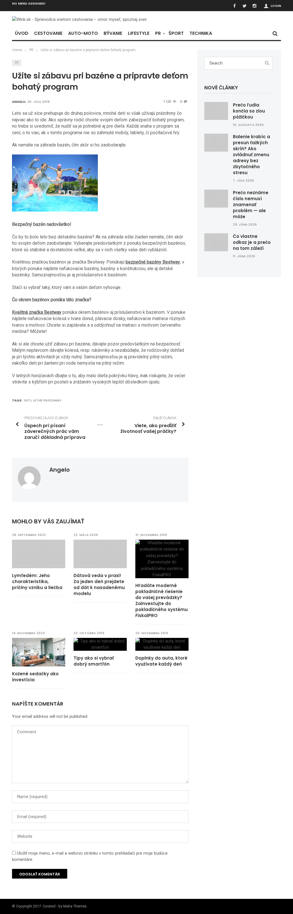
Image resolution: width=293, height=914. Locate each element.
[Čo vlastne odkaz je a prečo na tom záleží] (216, 242)
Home (17, 50)
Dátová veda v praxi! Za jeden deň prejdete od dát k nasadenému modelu (99, 584)
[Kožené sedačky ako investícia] (38, 652)
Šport (176, 33)
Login (276, 5)
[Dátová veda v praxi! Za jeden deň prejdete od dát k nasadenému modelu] (100, 554)
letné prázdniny (47, 400)
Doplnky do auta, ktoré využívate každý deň (161, 661)
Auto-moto (83, 33)
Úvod (21, 33)
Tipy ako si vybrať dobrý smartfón (94, 661)
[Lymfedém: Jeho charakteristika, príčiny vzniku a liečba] (38, 554)
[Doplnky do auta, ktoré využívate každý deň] (162, 644)
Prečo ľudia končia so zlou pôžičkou (249, 111)
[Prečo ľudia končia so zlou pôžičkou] (216, 110)
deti (27, 400)
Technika (200, 33)
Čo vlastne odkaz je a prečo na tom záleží (252, 242)
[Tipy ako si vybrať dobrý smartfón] (100, 644)
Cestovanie (48, 33)
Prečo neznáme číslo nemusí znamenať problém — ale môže (250, 205)
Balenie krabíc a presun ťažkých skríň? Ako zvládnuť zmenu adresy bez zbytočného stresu (251, 155)
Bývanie (113, 33)
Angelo (59, 470)
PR (158, 33)
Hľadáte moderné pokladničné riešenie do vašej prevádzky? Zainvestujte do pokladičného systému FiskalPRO (161, 600)
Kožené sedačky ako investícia (35, 677)
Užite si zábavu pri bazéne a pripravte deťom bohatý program (88, 50)
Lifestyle (138, 33)
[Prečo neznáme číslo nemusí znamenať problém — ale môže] (216, 198)
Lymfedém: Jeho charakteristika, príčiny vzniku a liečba (37, 581)
